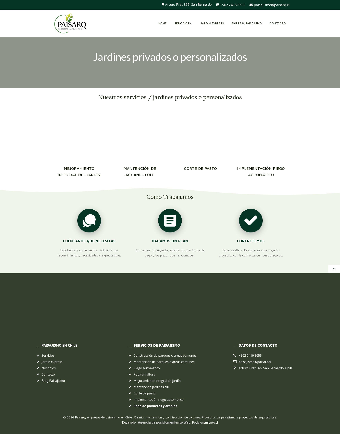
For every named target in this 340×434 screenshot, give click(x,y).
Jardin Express (212, 23)
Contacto (278, 23)
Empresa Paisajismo (247, 23)
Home (162, 23)
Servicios (182, 23)
